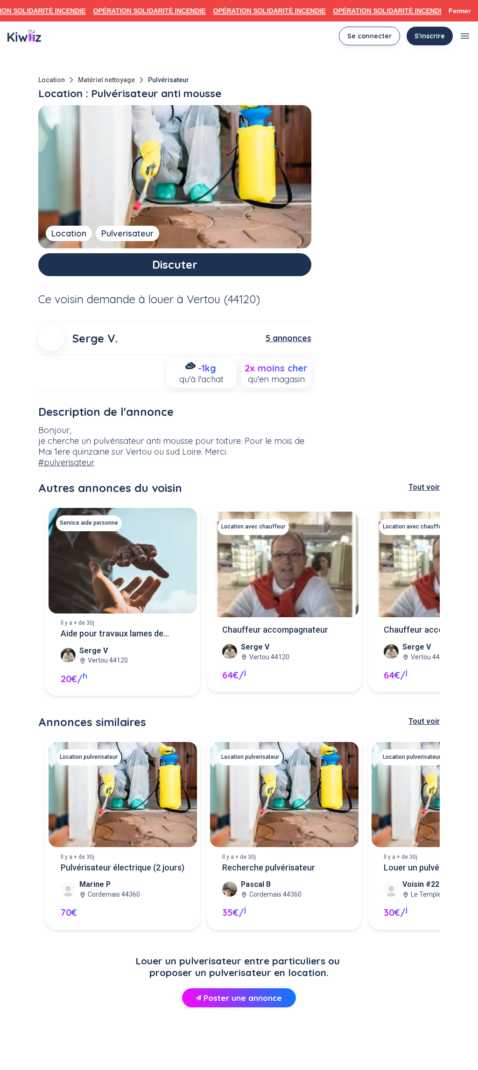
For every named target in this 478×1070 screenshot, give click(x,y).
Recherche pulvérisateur (268, 867)
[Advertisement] (239, 1044)
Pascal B (256, 884)
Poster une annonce (243, 998)
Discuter (174, 264)
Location (51, 80)
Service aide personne (89, 523)
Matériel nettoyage (106, 80)
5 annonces (288, 338)
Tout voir (424, 487)
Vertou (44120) (223, 299)
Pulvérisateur (168, 80)
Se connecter (369, 36)
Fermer (460, 10)
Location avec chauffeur (253, 526)
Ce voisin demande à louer (106, 299)
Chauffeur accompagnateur (275, 630)
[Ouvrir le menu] (465, 36)
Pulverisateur (127, 233)
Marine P (95, 884)
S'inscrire (430, 36)
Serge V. (95, 338)
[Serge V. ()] (51, 338)
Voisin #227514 (429, 884)
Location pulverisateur (89, 757)
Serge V (93, 650)
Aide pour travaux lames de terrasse (112, 634)
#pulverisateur (66, 462)
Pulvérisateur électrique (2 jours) (122, 867)
